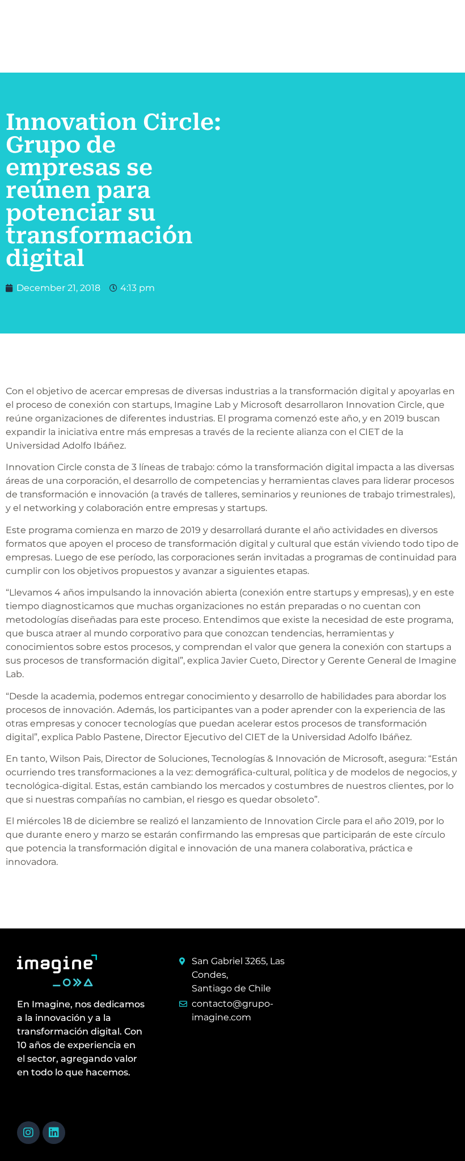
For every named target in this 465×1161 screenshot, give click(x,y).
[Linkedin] (54, 1132)
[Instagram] (28, 1132)
